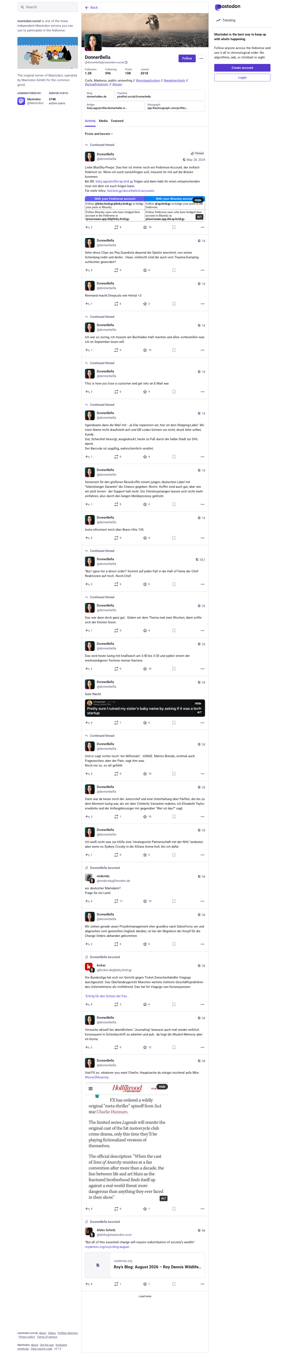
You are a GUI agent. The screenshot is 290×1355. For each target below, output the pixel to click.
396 (108, 73)
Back (94, 8)
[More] (202, 227)
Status (52, 1333)
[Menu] (201, 58)
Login (242, 77)
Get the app (47, 1345)
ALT (199, 216)
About (42, 1333)
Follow (187, 58)
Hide (198, 200)
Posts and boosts (97, 134)
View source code (41, 1348)
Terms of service (47, 1336)
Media (103, 121)
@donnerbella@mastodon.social (104, 62)
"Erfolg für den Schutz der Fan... (107, 996)
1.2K (88, 73)
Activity (90, 121)
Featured (117, 121)
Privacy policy (27, 1336)
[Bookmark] (173, 227)
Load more (145, 1296)
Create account (242, 68)
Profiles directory (68, 1333)
